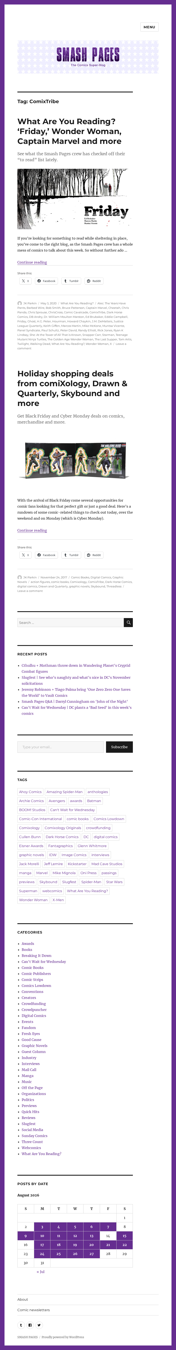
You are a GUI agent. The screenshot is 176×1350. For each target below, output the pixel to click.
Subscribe (119, 747)
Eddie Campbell (116, 316)
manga (25, 873)
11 (58, 1236)
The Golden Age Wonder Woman (70, 339)
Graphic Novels (34, 1046)
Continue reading (32, 262)
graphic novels (79, 586)
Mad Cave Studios (106, 864)
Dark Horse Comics (118, 582)
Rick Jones (104, 330)
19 (75, 1245)
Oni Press (88, 873)
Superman (28, 891)
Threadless (113, 586)
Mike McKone (91, 325)
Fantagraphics (60, 846)
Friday (21, 321)
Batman (94, 801)
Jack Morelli (29, 864)
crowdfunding (98, 828)
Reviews (28, 1118)
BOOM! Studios (32, 810)
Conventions (32, 991)
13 (91, 1236)
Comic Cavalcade (76, 312)
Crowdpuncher (34, 1010)
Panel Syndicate (28, 330)
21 (108, 1245)
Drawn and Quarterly (53, 586)
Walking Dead (40, 343)
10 (42, 1236)
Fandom (29, 1028)
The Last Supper (106, 339)
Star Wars (114, 882)
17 (42, 1245)
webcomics (52, 891)
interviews (100, 855)
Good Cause (31, 1040)
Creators (29, 998)
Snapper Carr (91, 334)
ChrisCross (55, 312)
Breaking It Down (37, 955)
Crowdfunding (34, 1004)
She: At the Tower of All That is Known (55, 334)
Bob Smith (53, 307)
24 (42, 1254)
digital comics (27, 586)
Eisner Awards (31, 846)
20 (91, 1245)
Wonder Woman (97, 343)
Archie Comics (31, 801)
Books (27, 949)
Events (27, 1022)
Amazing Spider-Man (65, 792)
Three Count (32, 1142)
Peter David (68, 330)
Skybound (98, 586)
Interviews (31, 1064)
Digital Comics (101, 577)
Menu (149, 27)
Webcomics (31, 1148)
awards (76, 801)
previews (27, 882)
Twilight (23, 343)
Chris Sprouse (37, 312)
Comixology (78, 582)
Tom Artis (124, 339)
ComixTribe (97, 312)
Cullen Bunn (30, 837)
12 (75, 1236)
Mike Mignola (64, 873)
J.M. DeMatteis (102, 321)
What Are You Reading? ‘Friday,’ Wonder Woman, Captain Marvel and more (69, 131)
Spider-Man (91, 882)
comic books (60, 582)
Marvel (42, 873)
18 (59, 1245)
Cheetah (114, 307)
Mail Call (29, 1070)
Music (27, 1082)
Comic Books (80, 577)
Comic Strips (32, 979)
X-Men (58, 900)
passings (109, 873)
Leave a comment (30, 591)
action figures (40, 582)
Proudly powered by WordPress (63, 1337)
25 (58, 1254)
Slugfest (69, 882)
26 (75, 1254)
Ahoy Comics (30, 792)
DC (86, 837)
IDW (53, 855)
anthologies (98, 792)
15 (124, 1236)
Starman (108, 334)
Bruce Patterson (73, 307)
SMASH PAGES (27, 1337)
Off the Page (32, 1088)
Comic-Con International (40, 819)
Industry (29, 1058)
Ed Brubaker (94, 316)
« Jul (40, 1272)
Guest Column (34, 1052)
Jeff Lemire (53, 864)
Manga (27, 1076)
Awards (28, 943)
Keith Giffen (51, 325)
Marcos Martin (71, 325)
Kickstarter (77, 864)
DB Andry (35, 316)
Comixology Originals (63, 828)
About (22, 1299)
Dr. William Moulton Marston (64, 316)
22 (125, 1245)
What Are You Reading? (77, 303)
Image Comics (74, 855)
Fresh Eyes (31, 1034)
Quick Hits (30, 1112)
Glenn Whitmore (92, 846)
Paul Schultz (50, 330)
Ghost (31, 321)
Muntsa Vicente (113, 325)
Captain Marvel (96, 307)
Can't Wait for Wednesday (72, 810)
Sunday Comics (34, 1136)
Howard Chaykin (79, 321)
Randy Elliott (87, 330)
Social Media (32, 1130)
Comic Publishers (36, 973)
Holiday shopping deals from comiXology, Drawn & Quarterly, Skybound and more (72, 388)
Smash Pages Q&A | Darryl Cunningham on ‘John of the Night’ (75, 701)
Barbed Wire (35, 307)
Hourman (59, 321)
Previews (29, 1106)
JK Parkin (30, 303)
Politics (28, 1100)
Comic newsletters (33, 1310)
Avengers (57, 801)
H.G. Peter (44, 321)
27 (92, 1254)
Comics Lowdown (109, 819)
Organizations (34, 1094)
